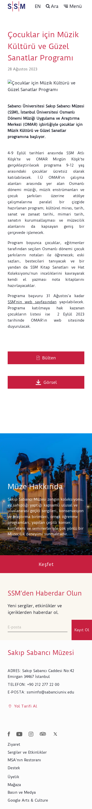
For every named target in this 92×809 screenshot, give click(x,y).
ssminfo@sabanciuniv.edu (50, 692)
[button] (73, 6)
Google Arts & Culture (28, 800)
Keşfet (46, 564)
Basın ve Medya (22, 792)
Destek (14, 768)
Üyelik (13, 777)
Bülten (49, 357)
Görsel (50, 382)
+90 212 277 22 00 (43, 684)
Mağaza (14, 784)
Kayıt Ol (81, 630)
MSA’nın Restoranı (24, 760)
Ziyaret (14, 744)
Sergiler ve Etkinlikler (27, 752)
